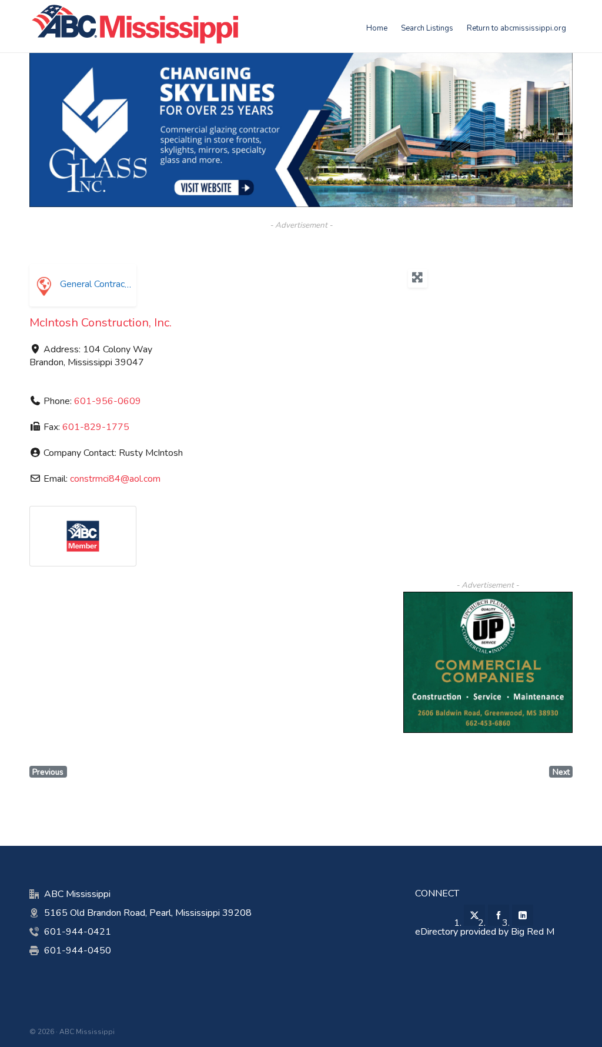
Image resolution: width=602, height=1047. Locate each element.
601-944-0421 (77, 931)
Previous (47, 772)
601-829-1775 (95, 427)
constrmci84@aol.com (115, 478)
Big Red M (532, 931)
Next (561, 772)
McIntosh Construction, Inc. (100, 323)
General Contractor (97, 284)
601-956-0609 (107, 401)
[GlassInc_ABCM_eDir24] (301, 58)
